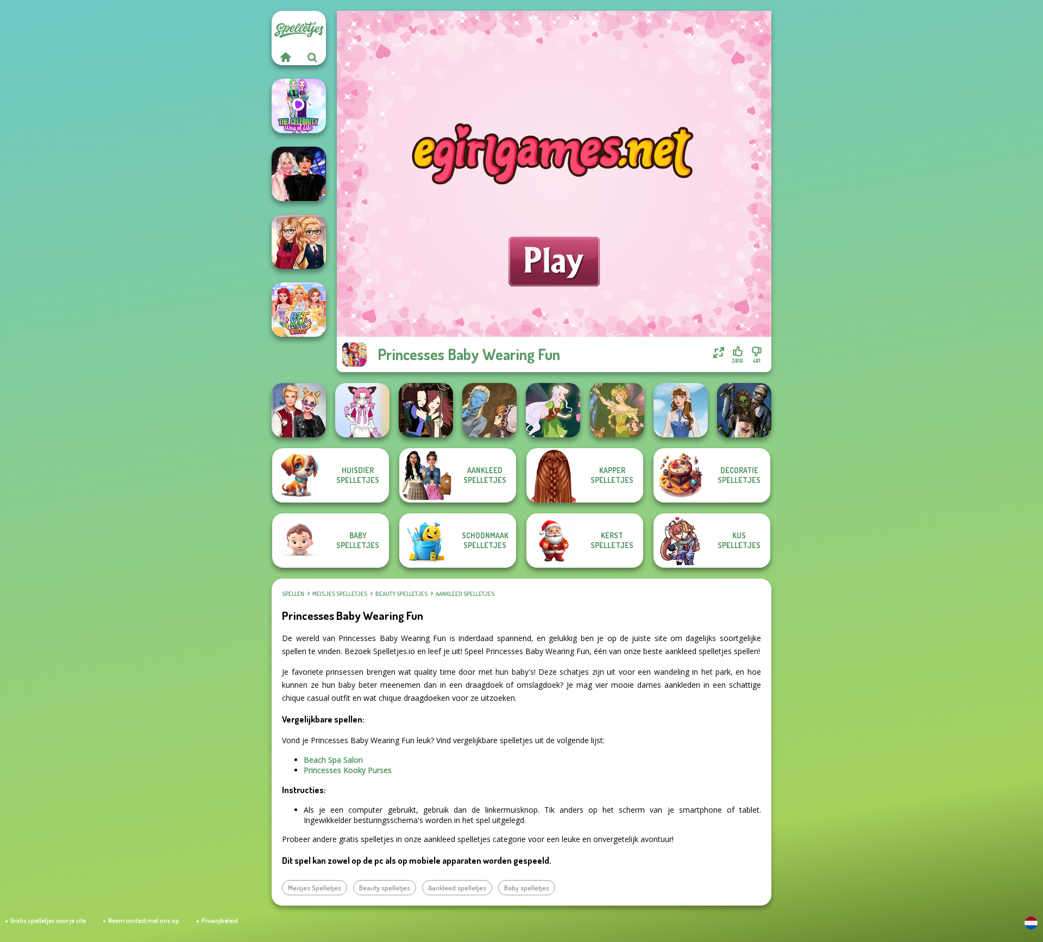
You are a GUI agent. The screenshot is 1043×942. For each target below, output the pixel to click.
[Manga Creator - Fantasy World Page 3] (426, 410)
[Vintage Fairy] (617, 410)
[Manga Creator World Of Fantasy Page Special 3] (489, 410)
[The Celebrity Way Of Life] (299, 106)
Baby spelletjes (526, 887)
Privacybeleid (220, 920)
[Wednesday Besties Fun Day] (299, 174)
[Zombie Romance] (744, 410)
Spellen (293, 594)
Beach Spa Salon (333, 760)
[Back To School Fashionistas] (299, 242)
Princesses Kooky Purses (348, 770)
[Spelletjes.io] (285, 57)
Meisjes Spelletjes (339, 594)
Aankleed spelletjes (465, 594)
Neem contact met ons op (143, 920)
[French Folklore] (681, 410)
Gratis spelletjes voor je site (48, 920)
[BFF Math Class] (299, 309)
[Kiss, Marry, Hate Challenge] (299, 410)
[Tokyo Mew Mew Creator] (362, 410)
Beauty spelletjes (401, 594)
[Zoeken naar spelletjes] (312, 57)
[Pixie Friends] (553, 410)
